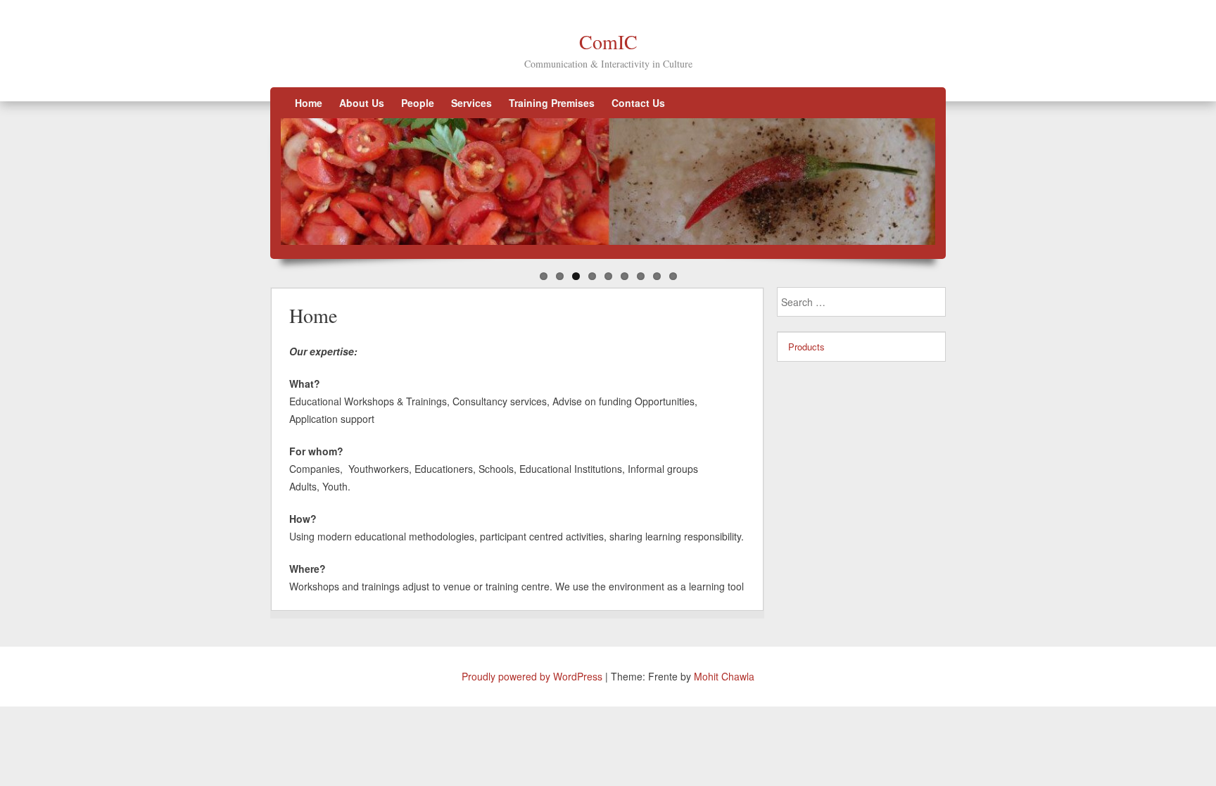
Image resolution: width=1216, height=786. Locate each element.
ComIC (608, 41)
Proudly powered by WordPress (532, 676)
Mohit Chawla (724, 676)
